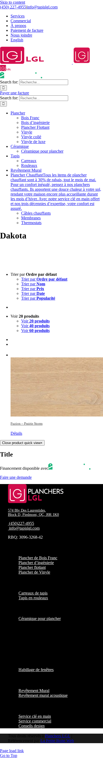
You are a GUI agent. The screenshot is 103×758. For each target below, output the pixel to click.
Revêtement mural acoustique (43, 695)
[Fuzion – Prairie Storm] (57, 383)
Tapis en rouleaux (33, 598)
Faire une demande (16, 477)
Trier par (44, 279)
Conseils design (31, 726)
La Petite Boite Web (57, 740)
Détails (16, 433)
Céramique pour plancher (39, 618)
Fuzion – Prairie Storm (27, 423)
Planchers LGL (57, 736)
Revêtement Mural (33, 690)
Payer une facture (14, 93)
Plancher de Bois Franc (37, 558)
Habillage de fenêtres (36, 669)
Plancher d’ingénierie (36, 562)
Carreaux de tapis (33, 593)
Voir (35, 321)
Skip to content (12, 2)
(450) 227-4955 (13, 7)
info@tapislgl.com (42, 7)
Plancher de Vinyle (34, 572)
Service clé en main (34, 716)
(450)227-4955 (21, 523)
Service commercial (34, 721)
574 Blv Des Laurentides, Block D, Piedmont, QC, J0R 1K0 (33, 512)
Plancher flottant (32, 567)
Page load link (12, 750)
